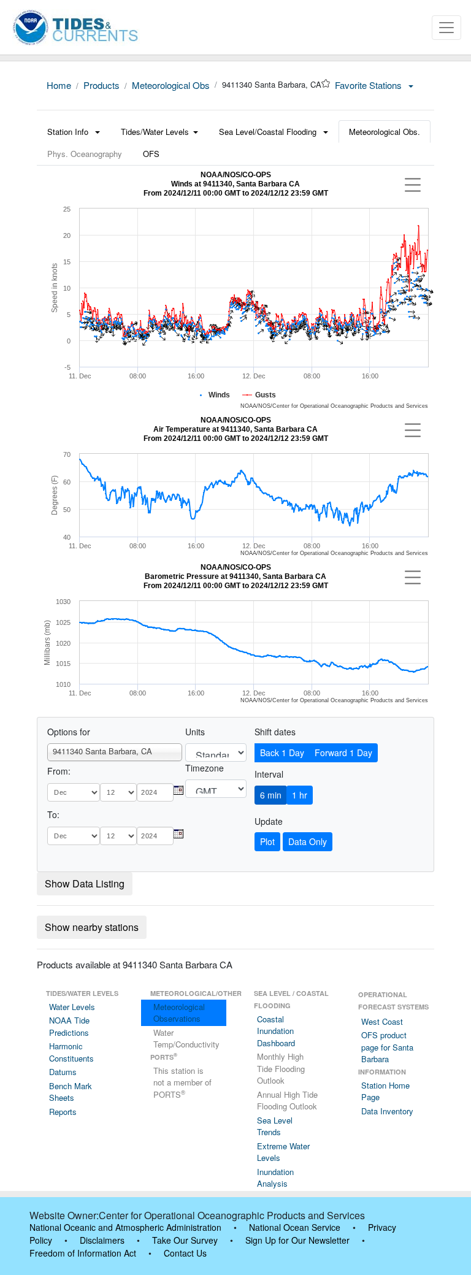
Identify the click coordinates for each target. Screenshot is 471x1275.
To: (53, 814)
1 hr (299, 795)
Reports (63, 1111)
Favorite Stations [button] (369, 84)
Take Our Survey (185, 1240)
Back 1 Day (282, 752)
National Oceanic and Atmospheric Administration (125, 1227)
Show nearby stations (92, 927)
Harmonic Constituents (71, 1052)
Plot (267, 841)
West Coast (382, 1021)
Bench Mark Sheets (70, 1092)
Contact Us (185, 1253)
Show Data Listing (84, 883)
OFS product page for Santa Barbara (387, 1047)
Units (195, 732)
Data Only (307, 841)
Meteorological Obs (171, 84)
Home (59, 84)
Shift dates (275, 732)
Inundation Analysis (275, 1178)
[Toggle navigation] (446, 27)
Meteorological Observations (179, 1013)
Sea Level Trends (275, 1126)
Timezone (204, 768)
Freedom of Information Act (82, 1253)
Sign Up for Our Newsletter (297, 1240)
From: (59, 771)
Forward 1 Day (343, 752)
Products (101, 84)
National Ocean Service (294, 1227)
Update (269, 821)
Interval (269, 774)
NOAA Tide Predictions (69, 1026)
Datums (63, 1072)
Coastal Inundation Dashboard (276, 1031)
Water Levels (72, 1007)
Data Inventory (387, 1111)
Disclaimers (102, 1240)
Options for (68, 732)
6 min (270, 795)
